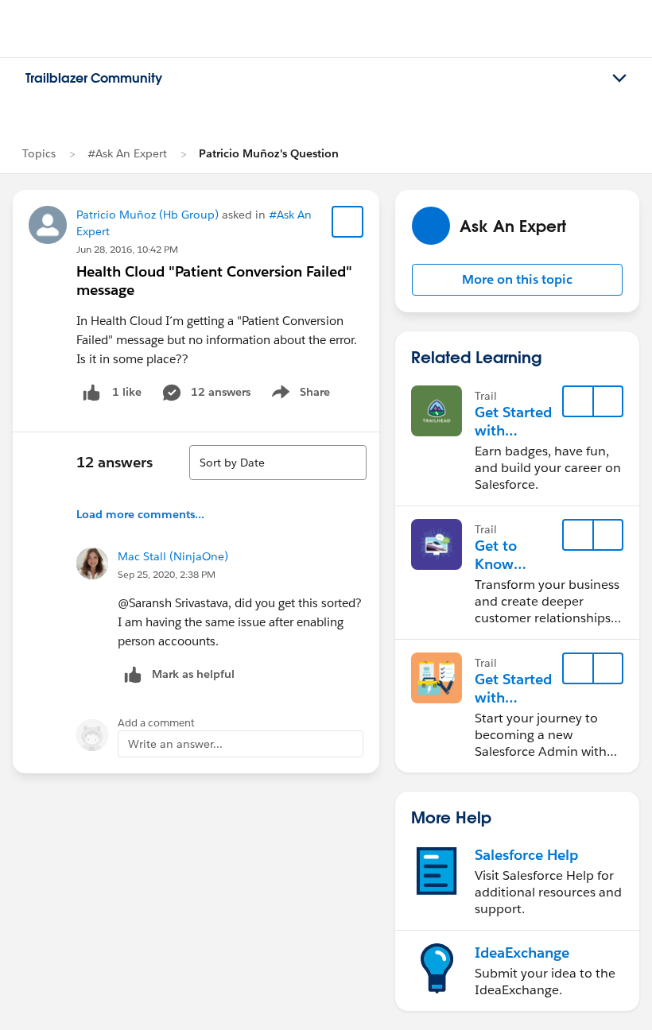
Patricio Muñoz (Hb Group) (147, 214)
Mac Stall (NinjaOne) (173, 556)
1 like (127, 392)
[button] (517, 280)
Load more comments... (140, 514)
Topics (39, 153)
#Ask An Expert (127, 153)
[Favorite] (347, 221)
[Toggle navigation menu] (619, 78)
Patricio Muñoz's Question (269, 153)
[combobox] (278, 462)
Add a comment (156, 723)
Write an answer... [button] (175, 744)
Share (298, 395)
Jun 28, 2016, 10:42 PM (127, 249)
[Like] (91, 392)
